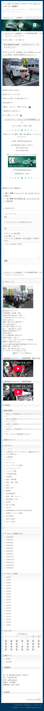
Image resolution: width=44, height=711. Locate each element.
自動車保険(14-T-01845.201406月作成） (19, 510)
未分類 (8, 502)
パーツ (9, 449)
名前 (5, 217)
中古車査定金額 (11, 474)
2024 (8, 583)
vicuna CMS (18, 705)
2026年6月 (9, 542)
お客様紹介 (18, 33)
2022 (8, 588)
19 (6, 646)
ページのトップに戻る (33, 699)
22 (22, 646)
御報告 (8, 491)
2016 (8, 605)
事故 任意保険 (11, 479)
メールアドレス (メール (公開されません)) (18, 222)
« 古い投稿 (18, 40)
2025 (8, 580)
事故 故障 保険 (12, 482)
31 (33, 649)
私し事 (8, 508)
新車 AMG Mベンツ (14, 496)
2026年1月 (9, 557)
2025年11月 (10, 562)
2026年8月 (9, 537)
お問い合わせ (12, 680)
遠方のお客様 (10, 519)
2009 (8, 625)
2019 (8, 597)
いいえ (13, 236)
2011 (8, 619)
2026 (8, 577)
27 (11, 649)
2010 (8, 622)
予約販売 (9, 477)
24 (33, 646)
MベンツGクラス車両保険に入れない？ (19, 434)
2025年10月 (10, 565)
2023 (8, 585)
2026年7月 (9, 540)
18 (38, 643)
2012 (8, 616)
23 (27, 646)
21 (16, 646)
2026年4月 (9, 548)
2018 (8, 600)
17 (33, 643)
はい (7, 236)
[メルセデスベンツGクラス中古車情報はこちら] (22, 166)
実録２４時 (9, 488)
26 (6, 649)
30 (27, 649)
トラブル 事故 (11, 471)
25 (38, 646)
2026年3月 (9, 551)
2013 (8, 614)
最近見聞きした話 (12, 499)
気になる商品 (10, 505)
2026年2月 (9, 554)
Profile (8, 659)
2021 (8, 591)
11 (38, 641)
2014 (8, 611)
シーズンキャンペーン (13, 468)
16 (27, 643)
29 (22, 649)
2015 (8, 608)
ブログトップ (7, 18)
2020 (8, 594)
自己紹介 (19, 18)
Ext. (37, 705)
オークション (10, 462)
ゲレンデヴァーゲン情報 (14, 465)
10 (33, 641)
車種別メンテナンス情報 (14, 513)
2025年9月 (9, 568)
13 (11, 643)
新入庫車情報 (10, 493)
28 (16, 649)
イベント (9, 460)
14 (16, 643)
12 (6, 643)
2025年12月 (10, 559)
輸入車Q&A (10, 516)
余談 (7, 485)
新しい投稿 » (9, 40)
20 (11, 646)
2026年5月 (9, 545)
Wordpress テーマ (29, 705)
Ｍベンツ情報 (10, 522)
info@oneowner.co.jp (24, 170)
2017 (8, 602)
